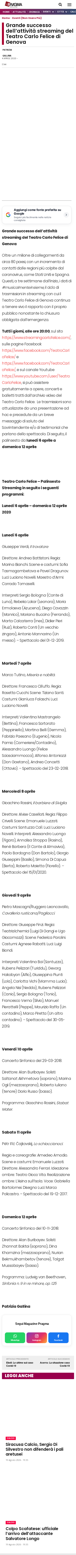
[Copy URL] (61, 57)
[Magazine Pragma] (13, 4)
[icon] (60, 4)
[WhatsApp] (34, 57)
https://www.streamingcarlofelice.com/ (36, 337)
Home (6, 18)
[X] (43, 57)
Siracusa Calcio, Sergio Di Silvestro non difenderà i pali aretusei (34, 1449)
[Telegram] (52, 57)
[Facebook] (25, 57)
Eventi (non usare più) (27, 18)
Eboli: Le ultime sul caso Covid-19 (19, 1364)
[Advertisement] (38, 161)
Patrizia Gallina (7, 52)
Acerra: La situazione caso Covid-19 (55, 1364)
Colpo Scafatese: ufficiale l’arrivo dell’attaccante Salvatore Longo (32, 1533)
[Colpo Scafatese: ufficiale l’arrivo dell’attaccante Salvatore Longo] (38, 1491)
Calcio (11, 1438)
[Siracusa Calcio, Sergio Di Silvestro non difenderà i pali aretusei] (38, 1407)
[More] (70, 57)
